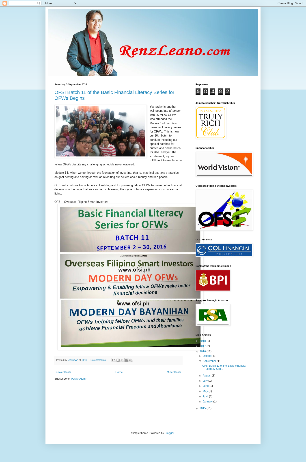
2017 (203, 346)
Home (119, 372)
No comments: (99, 360)
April (206, 396)
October (208, 355)
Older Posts (174, 372)
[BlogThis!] (118, 360)
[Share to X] (122, 360)
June (206, 385)
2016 (203, 351)
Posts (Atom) (78, 378)
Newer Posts (63, 372)
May (206, 391)
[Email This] (114, 360)
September (210, 361)
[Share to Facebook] (126, 360)
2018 (203, 340)
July (205, 380)
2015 (203, 408)
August (207, 375)
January (208, 401)
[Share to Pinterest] (131, 360)
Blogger (169, 433)
